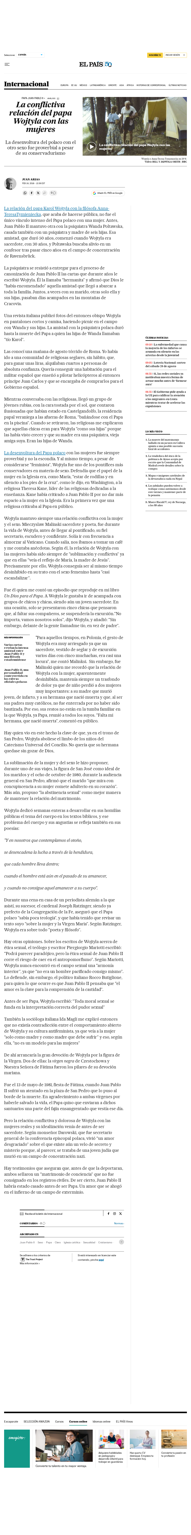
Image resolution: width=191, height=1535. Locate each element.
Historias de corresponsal (151, 85)
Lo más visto (153, 431)
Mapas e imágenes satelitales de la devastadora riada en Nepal (166, 477)
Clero (58, 1242)
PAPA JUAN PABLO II (32, 98)
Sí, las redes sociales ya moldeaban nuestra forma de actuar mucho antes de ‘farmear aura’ (166, 379)
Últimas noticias (177, 85)
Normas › (119, 1223)
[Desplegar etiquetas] (121, 1241)
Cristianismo (105, 1242)
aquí (101, 1259)
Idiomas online (101, 1421)
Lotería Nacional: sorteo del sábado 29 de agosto (165, 364)
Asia (121, 85)
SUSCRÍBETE (155, 55)
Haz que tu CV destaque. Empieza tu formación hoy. (142, 1455)
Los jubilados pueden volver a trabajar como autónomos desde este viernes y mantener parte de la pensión (167, 490)
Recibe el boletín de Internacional (43, 1213)
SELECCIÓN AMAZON (37, 1421)
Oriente (112, 85)
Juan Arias (31, 179)
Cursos (59, 1421)
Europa (64, 85)
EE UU (74, 85)
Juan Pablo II (27, 1242)
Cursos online (78, 1421)
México (83, 85)
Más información (29, 1263)
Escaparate (11, 1421)
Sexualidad (89, 1242)
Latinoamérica (97, 85)
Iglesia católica (72, 1242)
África (130, 85)
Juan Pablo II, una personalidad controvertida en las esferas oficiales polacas (16, 676)
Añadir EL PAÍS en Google (109, 193)
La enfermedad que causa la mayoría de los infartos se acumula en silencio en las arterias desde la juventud (166, 350)
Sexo (40, 1242)
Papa (49, 1242)
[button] (135, 126)
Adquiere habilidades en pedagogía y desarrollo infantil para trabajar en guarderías (110, 1457)
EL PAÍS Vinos (124, 1421)
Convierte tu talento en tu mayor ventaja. (61, 1466)
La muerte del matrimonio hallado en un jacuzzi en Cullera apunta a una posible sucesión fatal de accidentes (166, 444)
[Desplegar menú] (7, 64)
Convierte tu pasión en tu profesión (173, 1454)
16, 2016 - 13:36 (33, 183)
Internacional (26, 84)
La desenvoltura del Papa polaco (34, 452)
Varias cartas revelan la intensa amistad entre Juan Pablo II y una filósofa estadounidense (16, 652)
